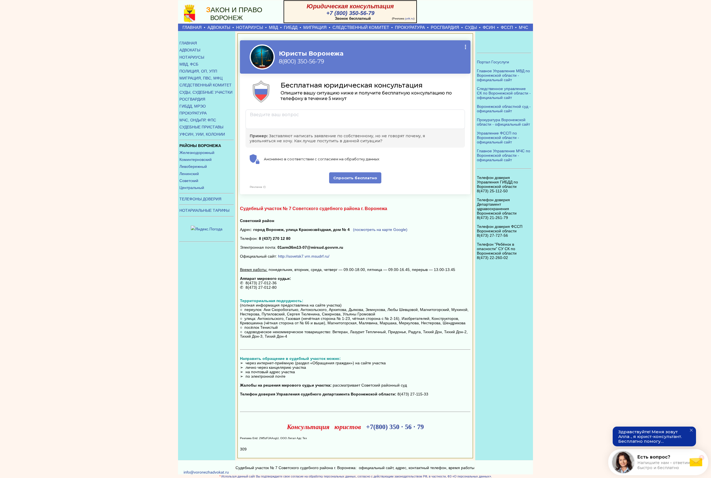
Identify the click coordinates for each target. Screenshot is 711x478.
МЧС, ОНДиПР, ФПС (197, 120)
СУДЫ (471, 27)
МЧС (523, 27)
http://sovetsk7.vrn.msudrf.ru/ (303, 256)
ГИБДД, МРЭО (192, 106)
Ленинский (189, 173)
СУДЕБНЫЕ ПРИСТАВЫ (201, 127)
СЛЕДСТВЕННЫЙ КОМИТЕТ (360, 27)
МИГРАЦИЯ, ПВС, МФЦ (200, 78)
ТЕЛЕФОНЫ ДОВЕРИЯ (200, 199)
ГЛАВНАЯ (192, 27)
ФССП (507, 27)
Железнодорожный (196, 152)
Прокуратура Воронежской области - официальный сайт (503, 122)
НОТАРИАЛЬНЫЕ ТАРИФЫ (204, 210)
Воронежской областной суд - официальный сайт (504, 108)
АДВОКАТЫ (218, 27)
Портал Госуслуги (493, 62)
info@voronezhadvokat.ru (206, 472)
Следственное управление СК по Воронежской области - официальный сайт (504, 93)
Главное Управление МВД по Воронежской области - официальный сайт (503, 75)
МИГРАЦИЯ (315, 27)
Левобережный (193, 166)
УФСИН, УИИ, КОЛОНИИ (202, 134)
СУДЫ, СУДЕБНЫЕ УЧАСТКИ (205, 92)
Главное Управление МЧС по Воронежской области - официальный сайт (503, 155)
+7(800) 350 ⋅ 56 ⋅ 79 (395, 426)
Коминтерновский (195, 159)
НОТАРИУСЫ (249, 27)
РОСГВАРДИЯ (445, 27)
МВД (273, 27)
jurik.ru (409, 18)
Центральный (191, 187)
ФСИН (489, 27)
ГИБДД (290, 27)
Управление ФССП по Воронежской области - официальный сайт (498, 137)
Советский (188, 180)
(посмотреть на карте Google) (380, 229)
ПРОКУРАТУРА (410, 27)
